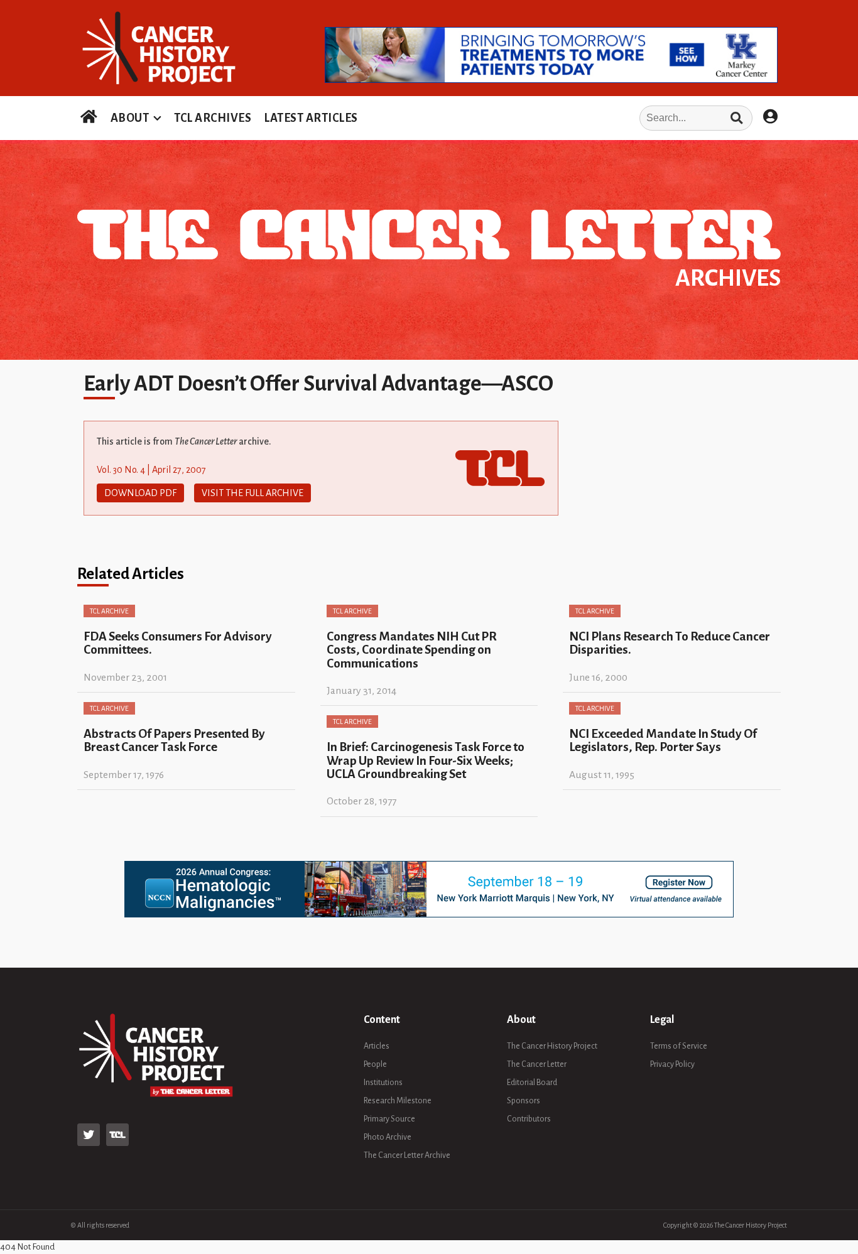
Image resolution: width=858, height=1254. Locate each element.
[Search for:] (559, 118)
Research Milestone (398, 1100)
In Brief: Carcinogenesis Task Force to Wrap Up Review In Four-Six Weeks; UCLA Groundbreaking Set (425, 760)
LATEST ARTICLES (311, 118)
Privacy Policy (672, 1064)
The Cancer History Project (552, 1046)
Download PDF (140, 493)
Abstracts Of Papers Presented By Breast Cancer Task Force (174, 740)
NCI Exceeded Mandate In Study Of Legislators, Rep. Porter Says (663, 740)
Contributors (529, 1119)
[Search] (736, 118)
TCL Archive (109, 611)
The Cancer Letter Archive (407, 1155)
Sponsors (523, 1100)
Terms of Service (678, 1046)
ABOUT (130, 118)
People (375, 1064)
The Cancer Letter (537, 1064)
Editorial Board (532, 1082)
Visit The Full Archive (252, 493)
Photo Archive (387, 1137)
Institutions (383, 1082)
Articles (376, 1046)
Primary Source (389, 1119)
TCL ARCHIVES (212, 118)
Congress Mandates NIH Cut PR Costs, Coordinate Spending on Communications (412, 650)
